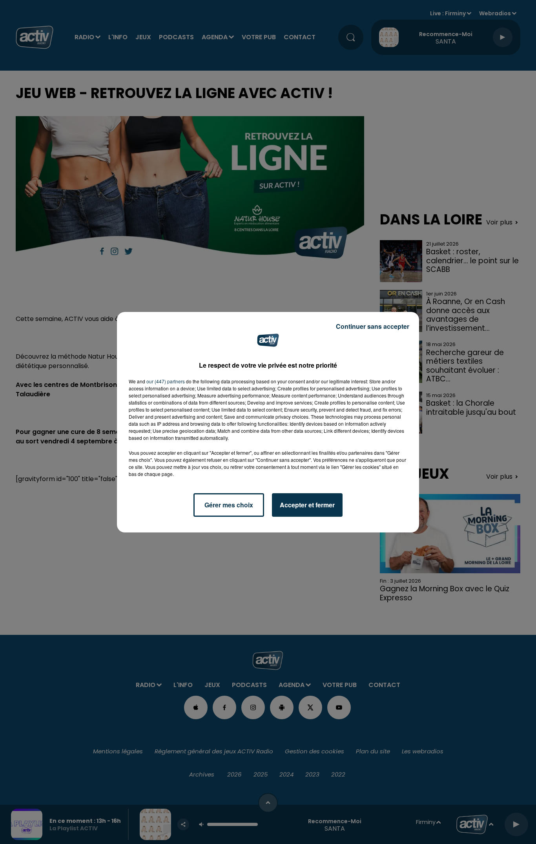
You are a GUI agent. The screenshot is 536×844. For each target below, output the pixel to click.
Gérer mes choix (228, 504)
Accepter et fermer (307, 504)
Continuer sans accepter (372, 326)
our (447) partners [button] (165, 381)
